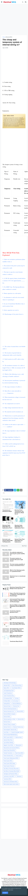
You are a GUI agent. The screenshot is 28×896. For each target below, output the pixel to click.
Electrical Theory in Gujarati (9, 724)
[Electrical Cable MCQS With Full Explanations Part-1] (20, 520)
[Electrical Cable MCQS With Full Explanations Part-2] (8, 520)
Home (4, 37)
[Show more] (4, 493)
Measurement (18, 745)
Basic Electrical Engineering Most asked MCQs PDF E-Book (17, 623)
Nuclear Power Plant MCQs (9, 750)
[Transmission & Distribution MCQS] (8, 505)
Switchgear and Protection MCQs (10, 773)
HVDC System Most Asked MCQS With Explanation (16, 636)
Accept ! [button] (5, 892)
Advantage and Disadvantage (10, 682)
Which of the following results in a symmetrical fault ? (17, 571)
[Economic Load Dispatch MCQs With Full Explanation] (8, 534)
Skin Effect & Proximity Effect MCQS (11, 771)
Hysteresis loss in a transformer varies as (17, 576)
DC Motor (17, 698)
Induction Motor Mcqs (8, 740)
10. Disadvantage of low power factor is (13, 314)
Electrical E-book (7, 706)
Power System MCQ (8, 760)
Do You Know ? (15, 701)
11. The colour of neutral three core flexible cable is (14, 348)
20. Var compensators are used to (11, 403)
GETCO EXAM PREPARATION (10, 734)
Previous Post (5, 545)
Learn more (10, 889)
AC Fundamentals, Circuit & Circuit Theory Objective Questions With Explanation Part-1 (17, 630)
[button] (1, 2)
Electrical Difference (16, 703)
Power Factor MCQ (19, 753)
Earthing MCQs (7, 703)
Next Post (24, 545)
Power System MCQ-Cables (9, 763)
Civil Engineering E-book (9, 690)
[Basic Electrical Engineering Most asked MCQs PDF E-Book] (6, 624)
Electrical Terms (7, 721)
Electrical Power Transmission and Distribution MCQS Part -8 (19, 512)
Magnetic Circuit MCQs (8, 745)
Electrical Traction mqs (18, 727)
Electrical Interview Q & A (9, 711)
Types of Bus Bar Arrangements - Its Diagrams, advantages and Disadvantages (17, 594)
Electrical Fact (16, 706)
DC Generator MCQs (8, 698)
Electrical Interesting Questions (10, 708)
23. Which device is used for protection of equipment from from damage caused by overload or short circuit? (14, 418)
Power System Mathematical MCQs (11, 758)
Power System (19, 755)
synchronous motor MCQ (9, 776)
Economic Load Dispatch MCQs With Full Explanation (8, 540)
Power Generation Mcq (8, 755)
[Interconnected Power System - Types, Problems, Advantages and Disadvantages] (6, 600)
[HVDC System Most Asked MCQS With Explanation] (6, 637)
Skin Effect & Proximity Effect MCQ (11, 768)
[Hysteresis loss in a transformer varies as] (6, 577)
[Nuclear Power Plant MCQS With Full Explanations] (20, 534)
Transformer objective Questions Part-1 (15, 611)
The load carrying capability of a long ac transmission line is (17, 565)
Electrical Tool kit (7, 727)
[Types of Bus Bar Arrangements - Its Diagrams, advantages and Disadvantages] (6, 595)
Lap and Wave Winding (8, 742)
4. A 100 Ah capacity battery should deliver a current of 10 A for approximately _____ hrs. (14, 280)
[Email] (21, 490)
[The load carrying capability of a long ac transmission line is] (6, 566)
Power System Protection (9, 766)
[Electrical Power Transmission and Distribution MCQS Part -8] (20, 505)
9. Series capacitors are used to (11, 310)
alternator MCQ (7, 685)
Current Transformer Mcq (9, 695)
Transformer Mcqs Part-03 (16, 641)
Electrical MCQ (9, 37)
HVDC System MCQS (8, 737)
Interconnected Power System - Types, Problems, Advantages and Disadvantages (17, 600)
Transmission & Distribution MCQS (7, 510)
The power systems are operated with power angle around (16, 559)
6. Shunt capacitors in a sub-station (12, 293)
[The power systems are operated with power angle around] (6, 560)
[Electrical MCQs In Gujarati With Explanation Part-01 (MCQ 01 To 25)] (6, 606)
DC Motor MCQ (7, 701)
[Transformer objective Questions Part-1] (6, 612)
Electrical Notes (7, 716)
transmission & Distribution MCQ (10, 781)
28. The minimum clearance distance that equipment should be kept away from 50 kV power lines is (14, 453)
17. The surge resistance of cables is (12, 387)
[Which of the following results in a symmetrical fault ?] (6, 571)
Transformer (19, 776)
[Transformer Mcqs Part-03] (6, 643)
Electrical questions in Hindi (9, 719)
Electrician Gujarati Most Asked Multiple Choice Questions (17, 588)
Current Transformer (8, 693)
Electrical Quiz (21, 719)
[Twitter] (15, 490)
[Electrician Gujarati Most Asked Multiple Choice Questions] (6, 589)
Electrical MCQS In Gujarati (9, 714)
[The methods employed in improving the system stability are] (6, 554)
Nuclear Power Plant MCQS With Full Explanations (20, 540)
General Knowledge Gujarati (17, 732)
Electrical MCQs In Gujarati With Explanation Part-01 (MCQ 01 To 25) (17, 606)
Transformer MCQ (7, 779)
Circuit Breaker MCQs (16, 687)
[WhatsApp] (18, 490)
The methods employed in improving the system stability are (17, 554)
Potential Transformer (8, 753)
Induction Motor (18, 737)
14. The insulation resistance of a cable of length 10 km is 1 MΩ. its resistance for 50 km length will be (14, 368)
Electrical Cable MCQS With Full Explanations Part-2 (7, 526)
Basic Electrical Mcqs (17, 685)
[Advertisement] (14, 19)
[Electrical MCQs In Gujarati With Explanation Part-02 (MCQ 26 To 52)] (6, 618)
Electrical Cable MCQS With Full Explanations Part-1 (19, 526)
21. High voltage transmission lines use (13, 408)
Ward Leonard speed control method (11, 784)
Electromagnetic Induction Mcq (10, 729)
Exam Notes (6, 732)
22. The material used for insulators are (13, 412)
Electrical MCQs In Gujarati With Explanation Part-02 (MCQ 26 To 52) (17, 618)
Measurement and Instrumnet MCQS (11, 747)
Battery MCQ (6, 687)
